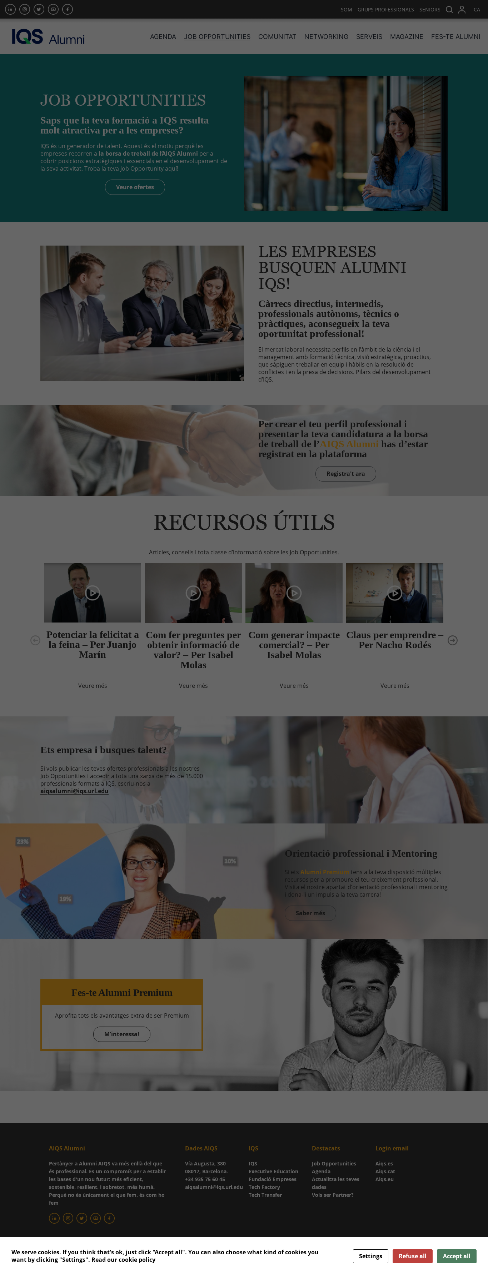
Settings (370, 1256)
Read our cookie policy (123, 1260)
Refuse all (413, 1256)
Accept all (456, 1256)
